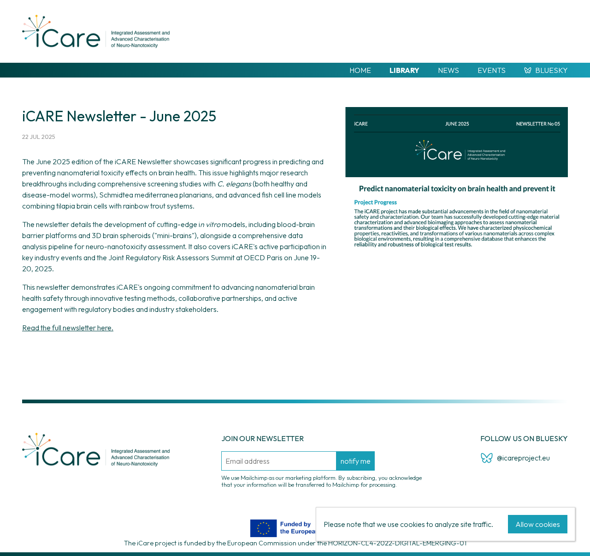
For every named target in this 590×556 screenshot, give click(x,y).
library (404, 70)
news (448, 70)
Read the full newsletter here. (67, 327)
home (360, 70)
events (492, 70)
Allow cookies (537, 524)
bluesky (551, 70)
